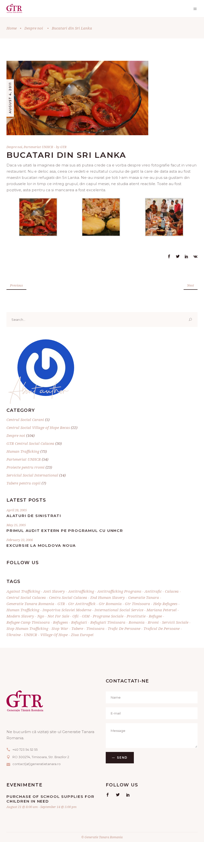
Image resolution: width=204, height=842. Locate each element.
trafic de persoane (124, 628)
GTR (63, 147)
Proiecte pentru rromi (25, 467)
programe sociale (108, 616)
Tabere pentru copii (23, 483)
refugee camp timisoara (28, 622)
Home (11, 28)
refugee (155, 616)
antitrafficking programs (119, 591)
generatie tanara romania (30, 603)
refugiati (79, 622)
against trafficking (23, 591)
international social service (119, 609)
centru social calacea (68, 597)
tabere (77, 628)
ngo (40, 616)
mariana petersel (162, 609)
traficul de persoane (162, 628)
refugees (60, 622)
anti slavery (54, 591)
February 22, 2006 (19, 540)
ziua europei (82, 634)
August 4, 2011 (10, 97)
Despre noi (33, 28)
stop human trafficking (27, 628)
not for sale (58, 616)
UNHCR (30, 634)
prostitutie (136, 616)
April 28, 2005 (16, 510)
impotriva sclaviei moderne (67, 609)
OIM (86, 616)
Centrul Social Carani (25, 419)
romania (137, 622)
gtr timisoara (137, 603)
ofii (75, 616)
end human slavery (107, 597)
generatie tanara (143, 597)
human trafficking (22, 609)
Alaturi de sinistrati (33, 515)
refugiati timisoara (107, 622)
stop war (59, 628)
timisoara (95, 628)
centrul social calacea (26, 597)
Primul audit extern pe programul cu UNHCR (64, 530)
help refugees (165, 603)
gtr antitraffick (82, 603)
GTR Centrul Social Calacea (30, 443)
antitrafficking (81, 591)
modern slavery (20, 616)
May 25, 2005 (16, 525)
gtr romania (110, 603)
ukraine (13, 634)
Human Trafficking (22, 451)
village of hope (54, 634)
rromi (153, 622)
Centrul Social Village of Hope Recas (38, 427)
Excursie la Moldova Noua (41, 545)
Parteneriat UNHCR (38, 147)
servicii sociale (175, 622)
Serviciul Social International (32, 475)
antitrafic (153, 591)
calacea (172, 591)
